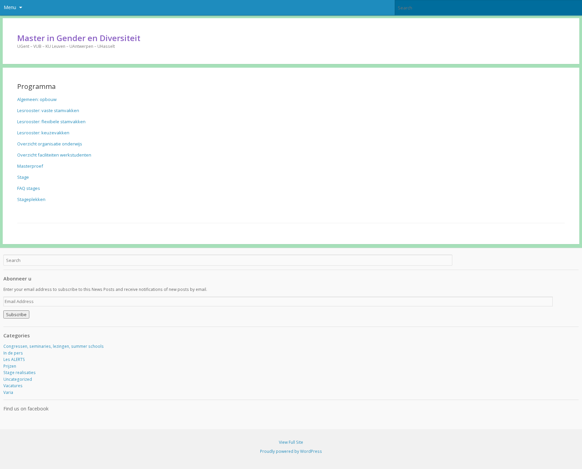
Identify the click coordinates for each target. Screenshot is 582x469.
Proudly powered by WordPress (291, 451)
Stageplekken (31, 199)
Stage (23, 177)
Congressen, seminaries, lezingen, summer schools (53, 346)
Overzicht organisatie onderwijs (49, 144)
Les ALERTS (14, 359)
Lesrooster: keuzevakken (43, 133)
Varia (8, 392)
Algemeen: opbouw (37, 99)
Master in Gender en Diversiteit (78, 37)
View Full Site (291, 442)
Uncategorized (17, 379)
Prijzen (9, 366)
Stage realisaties (19, 372)
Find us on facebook (25, 408)
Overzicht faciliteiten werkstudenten (54, 155)
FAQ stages (28, 188)
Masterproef (30, 166)
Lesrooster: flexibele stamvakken (51, 122)
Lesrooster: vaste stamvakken (48, 110)
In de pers (13, 353)
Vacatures (13, 386)
